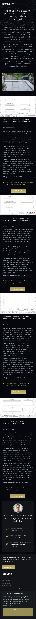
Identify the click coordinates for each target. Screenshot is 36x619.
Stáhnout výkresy (18, 190)
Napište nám (15, 538)
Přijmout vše (18, 609)
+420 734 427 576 (16, 531)
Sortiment (4, 589)
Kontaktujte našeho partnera (17, 546)
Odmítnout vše (18, 614)
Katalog (21, 589)
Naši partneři (8, 567)
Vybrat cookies (8, 605)
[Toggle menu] (32, 4)
